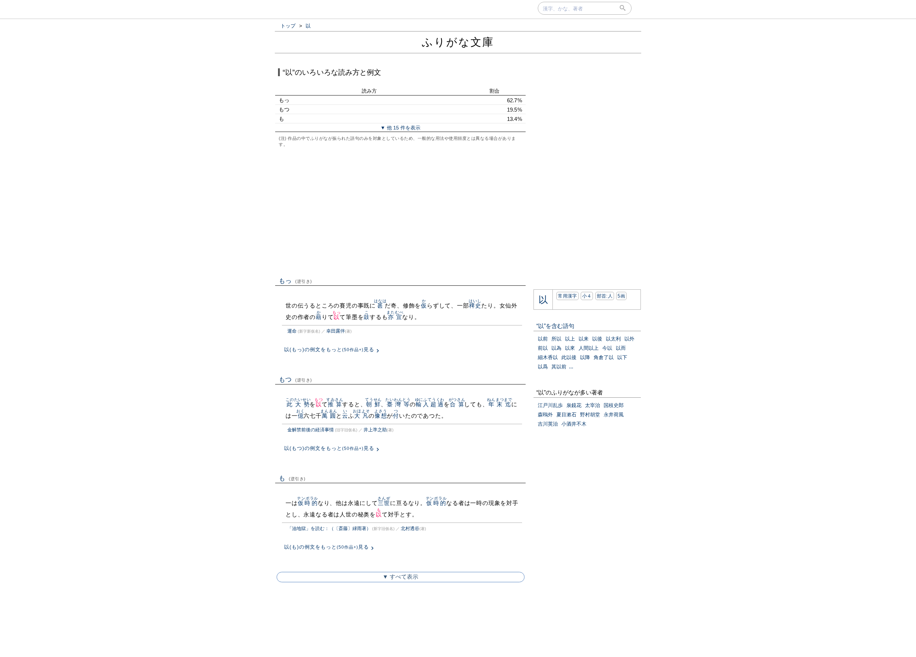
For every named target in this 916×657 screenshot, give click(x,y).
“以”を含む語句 (555, 326)
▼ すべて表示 (400, 577)
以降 (585, 357)
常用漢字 (567, 296)
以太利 (613, 339)
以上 (570, 339)
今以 (607, 348)
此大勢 (298, 404)
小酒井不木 (573, 424)
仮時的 (307, 503)
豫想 (380, 416)
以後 (597, 339)
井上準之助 (375, 429)
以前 (543, 339)
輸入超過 (430, 404)
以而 (621, 348)
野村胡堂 (590, 414)
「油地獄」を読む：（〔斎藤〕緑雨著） (329, 528)
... (571, 366)
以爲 (543, 366)
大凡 (361, 416)
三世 (383, 503)
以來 (570, 348)
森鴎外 (545, 414)
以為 (556, 348)
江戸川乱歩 (550, 405)
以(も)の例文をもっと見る (326, 547)
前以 (543, 348)
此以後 (568, 357)
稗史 (475, 306)
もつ (295, 379)
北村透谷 (410, 528)
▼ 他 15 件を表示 (400, 128)
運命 (292, 331)
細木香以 (548, 357)
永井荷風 (614, 414)
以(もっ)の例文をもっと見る (329, 349)
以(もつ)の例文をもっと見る (329, 448)
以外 (629, 339)
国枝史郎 (614, 405)
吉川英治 (548, 424)
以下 (622, 357)
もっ (295, 280)
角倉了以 (604, 357)
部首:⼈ (605, 296)
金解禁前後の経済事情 (310, 429)
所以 (556, 339)
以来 (584, 339)
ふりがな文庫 (458, 42)
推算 (334, 404)
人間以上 (589, 348)
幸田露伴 (335, 331)
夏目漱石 (566, 414)
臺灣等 (398, 404)
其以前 (558, 366)
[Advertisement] (400, 211)
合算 (457, 404)
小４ (587, 296)
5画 (621, 296)
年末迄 (499, 404)
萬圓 (328, 416)
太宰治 (592, 405)
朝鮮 (373, 404)
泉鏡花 (573, 405)
